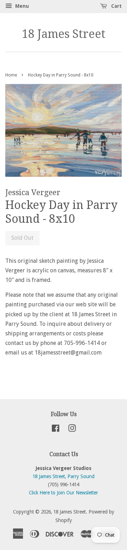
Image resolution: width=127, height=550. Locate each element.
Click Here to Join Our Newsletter (63, 492)
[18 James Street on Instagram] (72, 429)
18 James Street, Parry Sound (63, 476)
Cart (116, 6)
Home (11, 75)
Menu (21, 6)
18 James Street (63, 34)
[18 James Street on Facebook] (56, 429)
